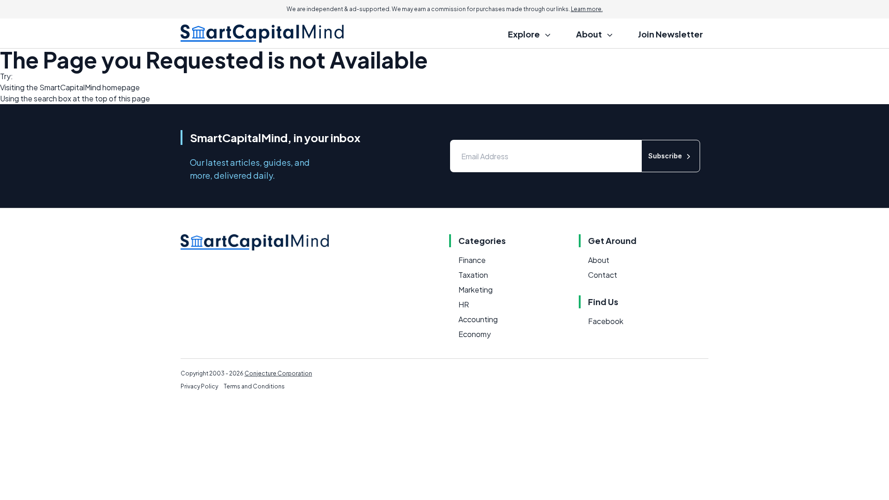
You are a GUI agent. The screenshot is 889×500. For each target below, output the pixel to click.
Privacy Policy (199, 386)
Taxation (473, 275)
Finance (472, 260)
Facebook (605, 321)
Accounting (478, 319)
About (598, 260)
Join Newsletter (670, 34)
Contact (602, 275)
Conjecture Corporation (278, 373)
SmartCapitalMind (70, 87)
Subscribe (665, 156)
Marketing (475, 289)
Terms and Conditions (254, 386)
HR (463, 304)
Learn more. (587, 9)
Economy (474, 334)
